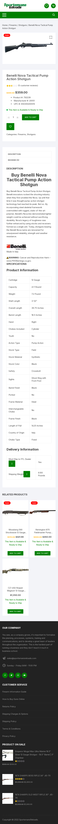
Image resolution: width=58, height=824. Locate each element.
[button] (51, 37)
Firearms (13, 25)
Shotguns (23, 25)
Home (5, 25)
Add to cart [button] (15, 553)
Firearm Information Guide (14, 691)
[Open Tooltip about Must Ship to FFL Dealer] (12, 463)
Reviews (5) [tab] (13, 160)
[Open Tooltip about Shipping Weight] (26, 474)
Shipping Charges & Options (15, 714)
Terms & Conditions (11, 728)
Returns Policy (9, 706)
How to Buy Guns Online (13, 699)
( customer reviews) (28, 85)
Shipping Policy (9, 721)
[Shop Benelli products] (16, 247)
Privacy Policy (8, 736)
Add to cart (30, 117)
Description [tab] (14, 154)
